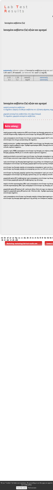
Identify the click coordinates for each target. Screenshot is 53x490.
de (28, 238)
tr (5, 240)
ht (51, 238)
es (33, 238)
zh (13, 240)
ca (19, 238)
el (30, 238)
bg (16, 238)
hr (5, 238)
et (35, 238)
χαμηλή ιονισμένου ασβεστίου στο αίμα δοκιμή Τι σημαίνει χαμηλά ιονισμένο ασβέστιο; (22, 115)
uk (8, 240)
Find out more (32, 488)
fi (40, 238)
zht (16, 240)
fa (38, 238)
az (13, 238)
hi (48, 238)
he (45, 238)
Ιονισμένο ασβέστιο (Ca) (15, 22)
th (2, 240)
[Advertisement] (21, 218)
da (25, 238)
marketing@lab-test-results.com (26, 243)
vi (10, 240)
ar (10, 238)
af (8, 238)
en (2, 238)
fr (42, 238)
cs (22, 238)
